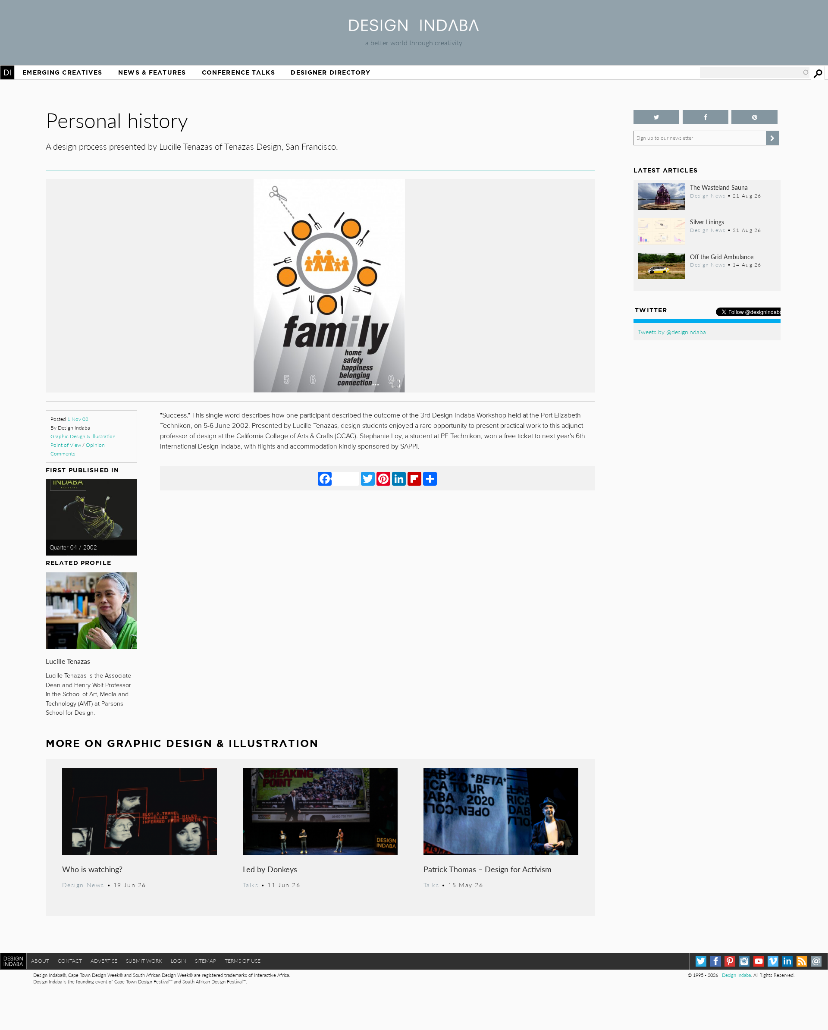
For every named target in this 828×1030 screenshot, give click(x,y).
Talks (251, 884)
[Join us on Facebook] (706, 117)
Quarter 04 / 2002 (73, 547)
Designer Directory (330, 72)
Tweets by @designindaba (672, 331)
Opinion (95, 445)
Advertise (104, 960)
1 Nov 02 (77, 419)
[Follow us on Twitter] (657, 117)
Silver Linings (707, 221)
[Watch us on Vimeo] (773, 961)
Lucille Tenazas (68, 661)
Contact (70, 960)
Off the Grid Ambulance (721, 256)
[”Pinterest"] (754, 117)
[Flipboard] (414, 478)
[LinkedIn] (399, 478)
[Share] (430, 478)
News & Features (152, 72)
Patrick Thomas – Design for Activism (487, 869)
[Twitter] (368, 478)
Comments (62, 453)
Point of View (65, 445)
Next (512, 325)
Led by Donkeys (270, 869)
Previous (128, 325)
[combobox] (754, 72)
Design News (83, 884)
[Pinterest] (383, 478)
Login (178, 960)
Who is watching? (92, 869)
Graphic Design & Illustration (83, 436)
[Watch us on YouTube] (758, 961)
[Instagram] (744, 961)
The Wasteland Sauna (719, 187)
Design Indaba (736, 975)
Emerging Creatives (62, 72)
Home (7, 72)
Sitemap (205, 960)
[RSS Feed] (802, 961)
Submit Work (144, 960)
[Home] (414, 28)
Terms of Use (242, 960)
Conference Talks (238, 72)
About (40, 960)
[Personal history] (320, 390)
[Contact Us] (816, 961)
